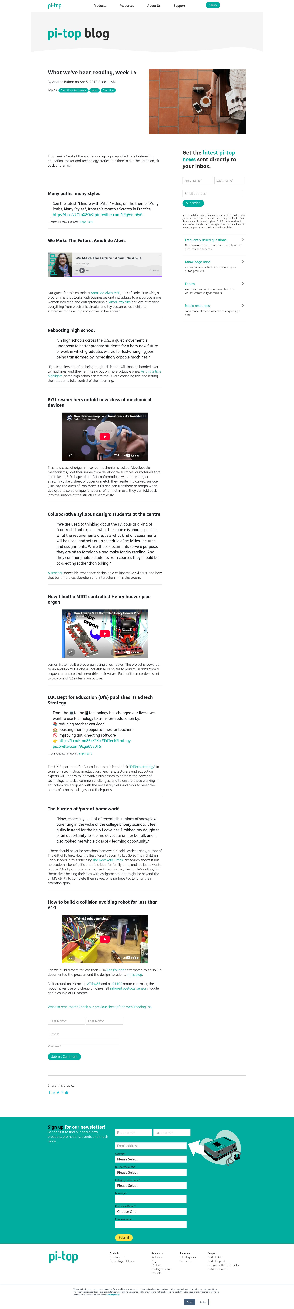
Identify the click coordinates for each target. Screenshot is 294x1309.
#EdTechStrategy (116, 741)
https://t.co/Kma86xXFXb (79, 741)
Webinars (157, 1257)
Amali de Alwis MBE (105, 293)
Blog (154, 1261)
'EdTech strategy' (142, 767)
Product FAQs (215, 1257)
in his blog (134, 975)
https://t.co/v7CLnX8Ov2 (73, 215)
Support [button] (179, 6)
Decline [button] (203, 1302)
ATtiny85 (93, 984)
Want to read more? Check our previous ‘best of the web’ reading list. (100, 1007)
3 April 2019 (85, 753)
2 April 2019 (86, 222)
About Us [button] (154, 6)
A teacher (55, 573)
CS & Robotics (116, 1257)
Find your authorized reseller (223, 1265)
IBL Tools (156, 1265)
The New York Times (107, 860)
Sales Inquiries (188, 1257)
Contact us (185, 1261)
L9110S (116, 984)
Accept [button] (189, 1302)
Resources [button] (126, 6)
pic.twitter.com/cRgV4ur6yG (119, 215)
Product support (216, 1261)
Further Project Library (121, 1261)
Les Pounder (116, 970)
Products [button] (100, 6)
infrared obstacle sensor (128, 988)
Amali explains (120, 302)
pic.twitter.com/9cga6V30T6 (77, 746)
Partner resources (217, 1269)
